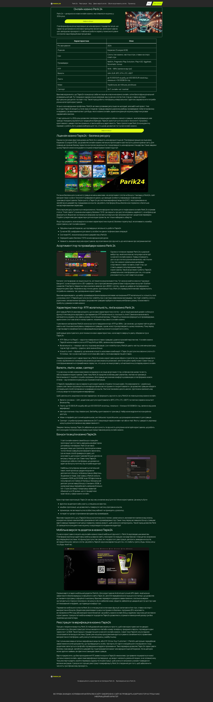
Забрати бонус (88, 21)
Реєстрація (157, 4)
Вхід (149, 4)
